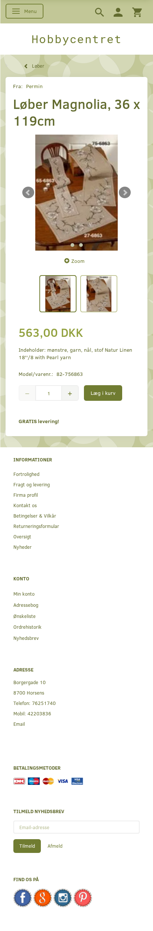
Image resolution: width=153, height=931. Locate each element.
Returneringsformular (36, 526)
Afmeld (55, 846)
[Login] (118, 11)
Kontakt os (25, 505)
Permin (34, 86)
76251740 (44, 703)
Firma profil (25, 495)
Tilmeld (27, 846)
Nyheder (22, 547)
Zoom (78, 260)
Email (19, 724)
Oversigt (22, 536)
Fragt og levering (31, 484)
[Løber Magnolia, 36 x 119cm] (76, 193)
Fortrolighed (26, 474)
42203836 (39, 713)
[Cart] (137, 11)
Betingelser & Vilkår (34, 515)
